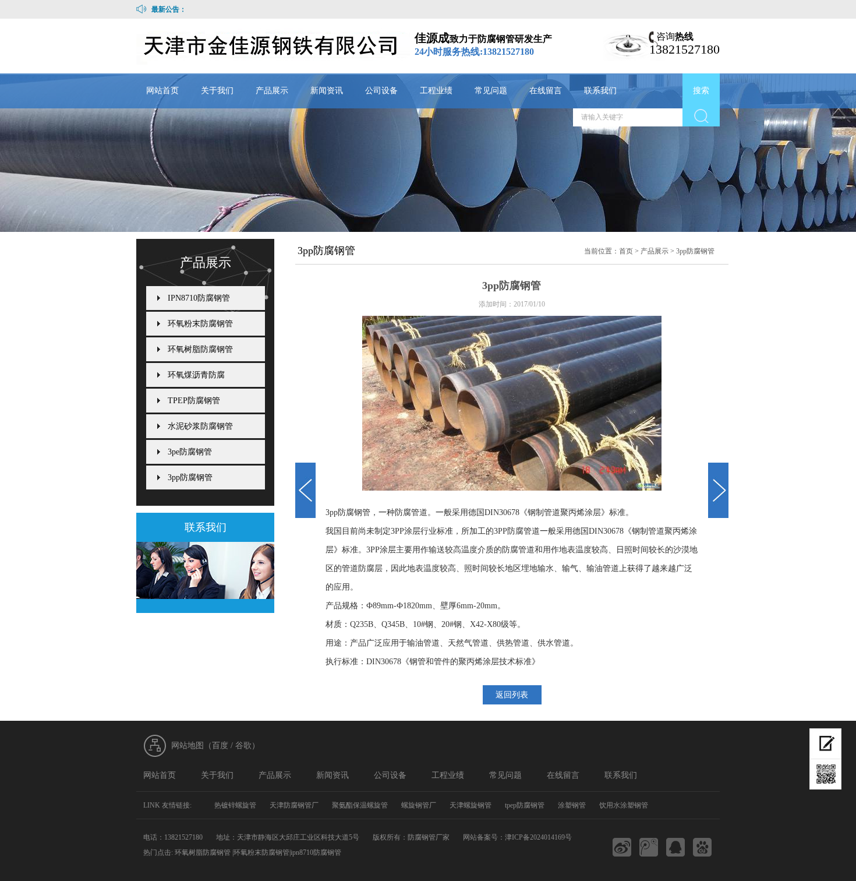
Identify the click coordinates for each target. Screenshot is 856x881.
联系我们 (600, 90)
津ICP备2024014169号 (538, 837)
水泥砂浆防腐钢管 (200, 426)
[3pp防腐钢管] (305, 490)
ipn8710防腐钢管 (316, 852)
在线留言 (545, 90)
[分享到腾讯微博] (648, 847)
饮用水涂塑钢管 (623, 805)
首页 (626, 251)
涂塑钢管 (572, 805)
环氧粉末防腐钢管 (200, 323)
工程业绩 (436, 90)
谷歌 (243, 745)
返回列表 (512, 694)
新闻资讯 (326, 90)
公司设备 (381, 90)
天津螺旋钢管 (470, 805)
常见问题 (491, 90)
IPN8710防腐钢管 (199, 298)
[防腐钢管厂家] (274, 47)
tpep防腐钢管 (524, 805)
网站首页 (162, 90)
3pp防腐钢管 (695, 251)
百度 (220, 745)
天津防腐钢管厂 (294, 805)
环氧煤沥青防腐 (196, 375)
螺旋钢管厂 (418, 805)
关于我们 (217, 90)
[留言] (825, 743)
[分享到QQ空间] (675, 847)
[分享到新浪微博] (622, 847)
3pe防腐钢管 (190, 451)
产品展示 (272, 90)
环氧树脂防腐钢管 (200, 349)
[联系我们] (205, 570)
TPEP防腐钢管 (194, 400)
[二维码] (825, 774)
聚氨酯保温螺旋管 (360, 805)
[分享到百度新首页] (702, 847)
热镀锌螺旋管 (235, 805)
